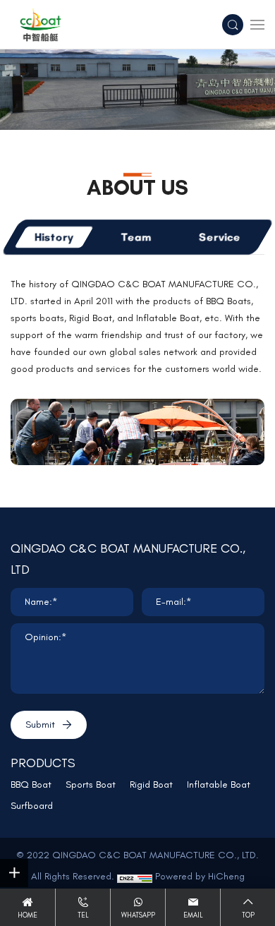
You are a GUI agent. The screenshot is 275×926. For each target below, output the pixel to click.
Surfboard (32, 806)
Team (136, 236)
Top (248, 915)
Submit (40, 724)
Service (219, 236)
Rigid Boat (151, 784)
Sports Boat (91, 784)
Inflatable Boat (218, 784)
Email (193, 915)
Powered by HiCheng (200, 876)
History (54, 236)
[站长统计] (134, 876)
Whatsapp (138, 915)
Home (27, 915)
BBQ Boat (31, 784)
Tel (83, 915)
